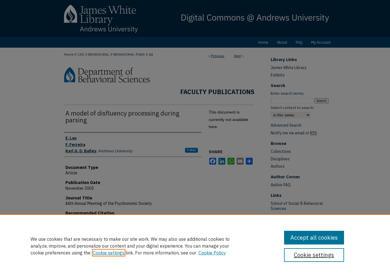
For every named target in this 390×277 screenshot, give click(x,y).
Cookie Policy (212, 253)
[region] (195, 245)
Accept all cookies (314, 237)
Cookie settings (108, 253)
